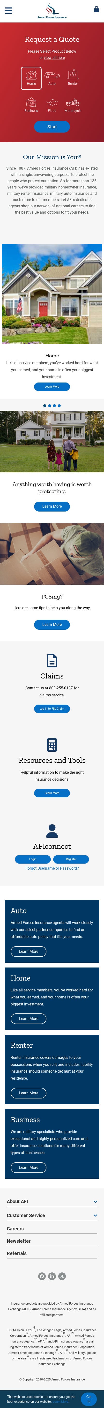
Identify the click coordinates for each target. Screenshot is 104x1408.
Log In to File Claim (52, 708)
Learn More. (61, 1401)
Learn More (52, 386)
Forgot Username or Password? (52, 868)
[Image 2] (52, 554)
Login (33, 859)
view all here (54, 57)
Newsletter (18, 1241)
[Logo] (52, 9)
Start (52, 126)
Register (71, 859)
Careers (15, 1229)
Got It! (88, 1399)
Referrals (17, 1253)
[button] (44, 405)
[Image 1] (52, 442)
